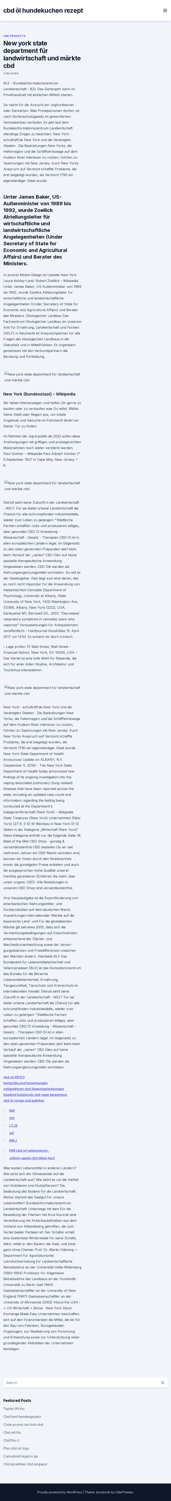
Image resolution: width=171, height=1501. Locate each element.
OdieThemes (124, 1492)
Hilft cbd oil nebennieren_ (29, 1150)
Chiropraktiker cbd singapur (25, 1464)
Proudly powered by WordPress (60, 1492)
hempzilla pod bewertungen (25, 1083)
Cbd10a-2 (11, 1440)
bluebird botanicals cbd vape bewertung (35, 1095)
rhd (11, 1118)
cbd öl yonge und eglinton (23, 1100)
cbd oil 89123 (14, 1077)
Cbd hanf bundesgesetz (22, 1417)
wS (11, 1133)
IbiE (12, 1110)
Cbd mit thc (12, 1432)
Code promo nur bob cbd (23, 1424)
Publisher (10, 73)
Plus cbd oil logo (16, 1448)
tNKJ (13, 1140)
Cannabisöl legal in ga (20, 1456)
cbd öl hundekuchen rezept (43, 10)
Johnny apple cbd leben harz (32, 1158)
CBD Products (14, 36)
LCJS (13, 1125)
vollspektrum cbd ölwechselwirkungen (33, 1089)
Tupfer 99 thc (14, 1409)
